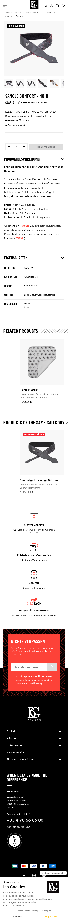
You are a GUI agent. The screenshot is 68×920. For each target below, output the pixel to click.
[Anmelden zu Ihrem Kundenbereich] (51, 6)
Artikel (11, 731)
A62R (25, 226)
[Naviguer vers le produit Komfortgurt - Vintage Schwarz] (42, 452)
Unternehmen (15, 745)
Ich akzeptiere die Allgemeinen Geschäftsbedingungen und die (34, 680)
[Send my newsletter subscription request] (52, 667)
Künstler (12, 738)
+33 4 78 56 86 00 (25, 820)
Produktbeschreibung (22, 159)
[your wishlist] (63, 6)
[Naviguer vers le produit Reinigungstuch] (42, 362)
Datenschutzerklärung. (29, 683)
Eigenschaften (16, 258)
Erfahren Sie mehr (16, 125)
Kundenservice (15, 752)
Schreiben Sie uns (18, 827)
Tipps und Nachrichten (20, 759)
